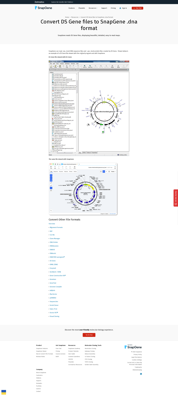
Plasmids (82, 8)
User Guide (71, 354)
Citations (38, 378)
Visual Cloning (54, 316)
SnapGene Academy (74, 348)
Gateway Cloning (90, 351)
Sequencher (54, 301)
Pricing (113, 8)
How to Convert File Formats (44, 354)
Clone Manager (55, 238)
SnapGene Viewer (41, 351)
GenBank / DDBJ (55, 272)
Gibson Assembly (90, 354)
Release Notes (40, 356)
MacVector (53, 294)
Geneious (53, 279)
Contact (38, 391)
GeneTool (53, 283)
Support (104, 8)
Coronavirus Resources (75, 364)
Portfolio (38, 386)
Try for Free (89, 335)
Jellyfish (52, 290)
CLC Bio (52, 235)
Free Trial (138, 8)
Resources (74, 17)
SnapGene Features (42, 348)
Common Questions (74, 356)
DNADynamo (54, 246)
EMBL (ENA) (54, 264)
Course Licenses (60, 354)
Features (72, 8)
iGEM (57, 356)
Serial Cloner (54, 305)
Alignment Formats (56, 227)
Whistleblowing (137, 370)
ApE (51, 231)
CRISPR (70, 359)
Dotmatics (39, 383)
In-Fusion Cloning (90, 356)
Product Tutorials (73, 351)
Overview (52, 224)
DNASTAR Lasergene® (57, 257)
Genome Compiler (56, 287)
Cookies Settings (137, 360)
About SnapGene (41, 372)
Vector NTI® (54, 313)
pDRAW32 (53, 298)
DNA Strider (54, 242)
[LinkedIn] (141, 374)
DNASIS (52, 250)
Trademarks (138, 367)
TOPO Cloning (89, 362)
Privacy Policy (138, 354)
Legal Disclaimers (136, 357)
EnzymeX (53, 268)
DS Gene (53, 261)
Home (67, 17)
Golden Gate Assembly (91, 364)
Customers (39, 375)
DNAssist (53, 253)
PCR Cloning (88, 359)
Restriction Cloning (90, 348)
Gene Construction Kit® (58, 275)
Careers (38, 389)
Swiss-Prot (53, 309)
